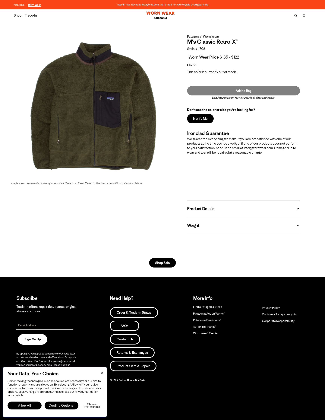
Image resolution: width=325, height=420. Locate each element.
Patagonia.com (225, 97)
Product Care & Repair (133, 366)
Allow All (24, 405)
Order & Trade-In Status (134, 312)
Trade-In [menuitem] (31, 15)
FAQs (124, 326)
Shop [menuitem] (17, 15)
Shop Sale (162, 263)
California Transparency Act (280, 314)
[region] (55, 392)
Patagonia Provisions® (207, 320)
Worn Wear (34, 4)
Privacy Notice (84, 391)
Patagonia (19, 4)
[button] (304, 15)
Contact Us (125, 339)
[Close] (102, 373)
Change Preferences (92, 405)
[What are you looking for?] (296, 15)
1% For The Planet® (204, 327)
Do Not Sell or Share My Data (127, 380)
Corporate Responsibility (278, 321)
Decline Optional (61, 405)
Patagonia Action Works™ (209, 313)
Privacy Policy (271, 307)
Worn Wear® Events (205, 333)
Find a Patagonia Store (207, 307)
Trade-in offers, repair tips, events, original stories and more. (46, 309)
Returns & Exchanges (132, 353)
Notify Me (200, 119)
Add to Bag (243, 91)
